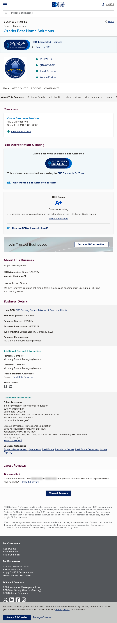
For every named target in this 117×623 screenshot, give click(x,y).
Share (111, 21)
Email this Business (23, 377)
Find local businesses (21, 13)
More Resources (93, 97)
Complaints (51, 88)
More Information (58, 218)
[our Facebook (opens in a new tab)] (17, 601)
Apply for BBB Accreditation (18, 572)
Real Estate (48, 449)
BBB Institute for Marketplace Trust (21, 587)
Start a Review (10, 551)
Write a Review (48, 77)
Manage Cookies (42, 617)
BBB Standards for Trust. (71, 173)
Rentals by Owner (64, 449)
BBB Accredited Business (47, 42)
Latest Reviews (73, 97)
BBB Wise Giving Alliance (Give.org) (22, 590)
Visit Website (47, 59)
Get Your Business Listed (16, 566)
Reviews (36, 88)
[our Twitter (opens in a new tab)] (5, 601)
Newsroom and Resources (17, 575)
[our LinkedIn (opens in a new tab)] (11, 601)
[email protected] (13, 440)
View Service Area (21, 131)
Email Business (48, 71)
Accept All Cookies (16, 617)
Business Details (36, 97)
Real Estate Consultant (87, 449)
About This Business (12, 97)
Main (6, 88)
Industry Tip (55, 97)
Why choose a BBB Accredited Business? (35, 182)
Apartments (34, 449)
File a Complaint (11, 554)
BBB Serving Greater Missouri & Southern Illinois (41, 310)
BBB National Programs (15, 593)
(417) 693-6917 (47, 65)
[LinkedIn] (10, 386)
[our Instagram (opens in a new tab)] (23, 601)
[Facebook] (5, 386)
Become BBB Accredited (91, 244)
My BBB (110, 4)
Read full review (30, 482)
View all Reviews (58, 493)
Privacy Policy (62, 609)
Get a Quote (20, 88)
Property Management (15, 449)
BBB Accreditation (13, 569)
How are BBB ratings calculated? (30, 228)
